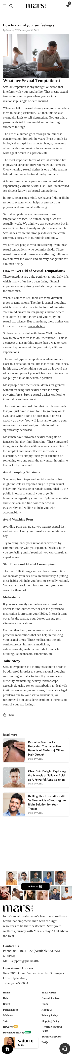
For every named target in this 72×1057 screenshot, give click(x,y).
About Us (47, 1009)
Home (6, 992)
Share (11, 715)
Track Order (49, 992)
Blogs (45, 1004)
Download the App (13, 1032)
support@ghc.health (25, 961)
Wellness (8, 1015)
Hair (5, 998)
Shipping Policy (50, 1021)
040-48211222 (23, 951)
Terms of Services (51, 1036)
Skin (5, 1021)
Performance (10, 1009)
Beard (6, 1004)
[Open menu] (3, 6)
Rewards (8, 1026)
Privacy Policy (50, 1015)
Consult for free (50, 998)
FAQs (45, 1042)
